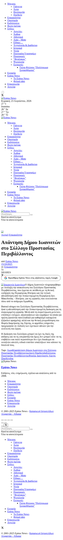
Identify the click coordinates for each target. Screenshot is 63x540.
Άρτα (16, 9)
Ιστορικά (17, 48)
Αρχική (4, 235)
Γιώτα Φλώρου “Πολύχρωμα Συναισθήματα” (34, 68)
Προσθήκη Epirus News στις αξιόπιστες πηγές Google (33, 278)
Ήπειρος (11, 3)
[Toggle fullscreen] (8, 420)
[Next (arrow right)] (5, 422)
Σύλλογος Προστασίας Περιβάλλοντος (28, 354)
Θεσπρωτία (19, 12)
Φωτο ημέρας (14, 26)
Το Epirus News (21, 78)
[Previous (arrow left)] (2, 422)
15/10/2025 (6, 264)
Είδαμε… (18, 42)
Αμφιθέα (11, 350)
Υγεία (16, 51)
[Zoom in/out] (11, 420)
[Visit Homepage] (8, 98)
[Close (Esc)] (2, 420)
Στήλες (10, 28)
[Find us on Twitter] (2, 95)
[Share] (5, 420)
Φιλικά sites (19, 81)
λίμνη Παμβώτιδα (37, 353)
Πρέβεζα (17, 15)
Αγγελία (11, 86)
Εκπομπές (18, 64)
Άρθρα (16, 34)
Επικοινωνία (13, 84)
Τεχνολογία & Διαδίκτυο (25, 45)
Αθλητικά (18, 37)
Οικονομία (12, 20)
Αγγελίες (17, 31)
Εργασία (11, 73)
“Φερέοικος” (19, 59)
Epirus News (13, 75)
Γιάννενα (17, 6)
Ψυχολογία (18, 62)
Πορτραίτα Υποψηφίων (24, 53)
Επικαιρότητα (13, 17)
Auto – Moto (19, 39)
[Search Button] (31, 214)
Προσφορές (19, 56)
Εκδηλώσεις (13, 23)
